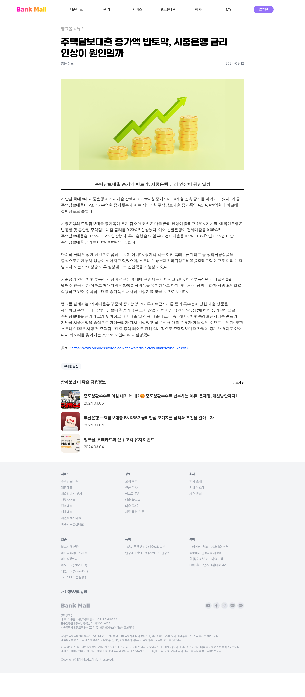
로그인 (263, 9)
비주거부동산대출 (72, 524)
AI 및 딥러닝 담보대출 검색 (206, 559)
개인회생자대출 (71, 518)
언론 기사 (131, 487)
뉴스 (81, 29)
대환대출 (66, 487)
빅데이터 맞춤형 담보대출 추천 (208, 547)
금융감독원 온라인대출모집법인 (145, 547)
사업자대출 (68, 500)
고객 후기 (131, 481)
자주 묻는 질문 (134, 512)
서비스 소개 (197, 487)
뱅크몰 (66, 29)
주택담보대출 (69, 481)
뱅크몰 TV (132, 494)
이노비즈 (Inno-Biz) (74, 565)
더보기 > (238, 383)
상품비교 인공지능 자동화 (205, 553)
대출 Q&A (132, 506)
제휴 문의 (195, 494)
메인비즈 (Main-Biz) (74, 571)
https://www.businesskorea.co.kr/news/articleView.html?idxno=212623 (130, 348)
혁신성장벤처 (69, 559)
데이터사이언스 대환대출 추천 (208, 565)
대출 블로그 (132, 500)
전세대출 (66, 506)
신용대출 (66, 512)
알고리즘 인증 (70, 547)
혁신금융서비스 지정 (74, 553)
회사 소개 (195, 481)
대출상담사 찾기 (71, 494)
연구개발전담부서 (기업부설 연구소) (147, 553)
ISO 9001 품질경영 (74, 577)
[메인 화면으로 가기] (31, 10)
